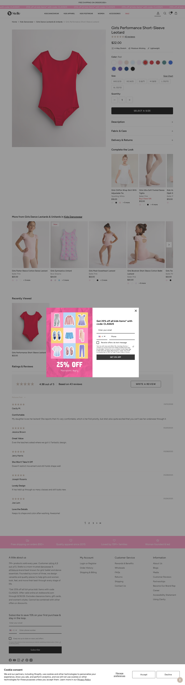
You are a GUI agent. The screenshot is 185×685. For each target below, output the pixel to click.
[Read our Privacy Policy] (133, 346)
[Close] (136, 311)
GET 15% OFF (115, 357)
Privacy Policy (84, 679)
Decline (168, 674)
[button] (180, 680)
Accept (143, 674)
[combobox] (102, 336)
